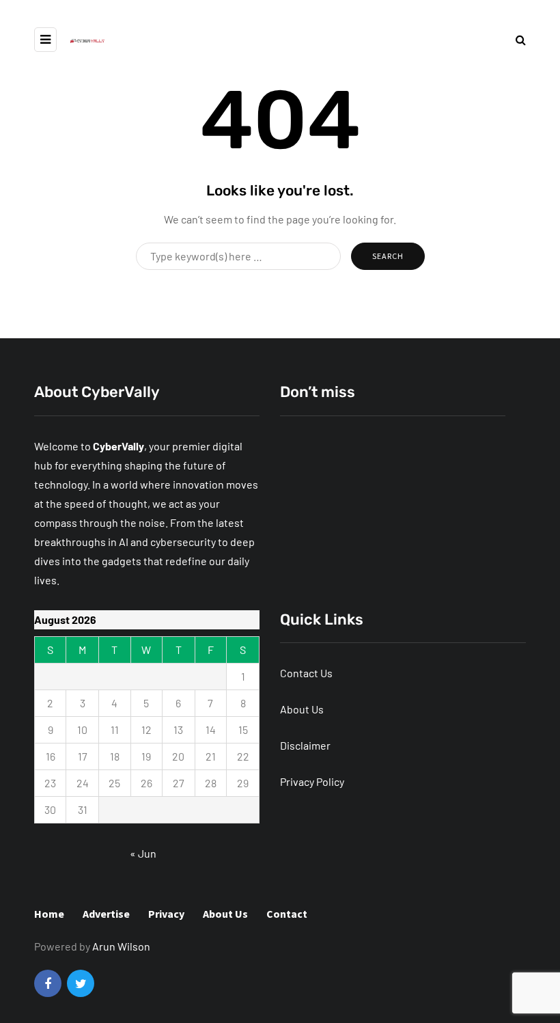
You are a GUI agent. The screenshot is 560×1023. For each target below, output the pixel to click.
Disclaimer (305, 745)
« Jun (143, 853)
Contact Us (306, 672)
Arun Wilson (121, 946)
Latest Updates (377, 512)
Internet (307, 512)
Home (49, 913)
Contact (286, 913)
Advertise (106, 913)
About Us (302, 709)
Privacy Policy (312, 781)
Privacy (166, 913)
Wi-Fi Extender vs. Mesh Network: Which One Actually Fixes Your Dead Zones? (384, 548)
